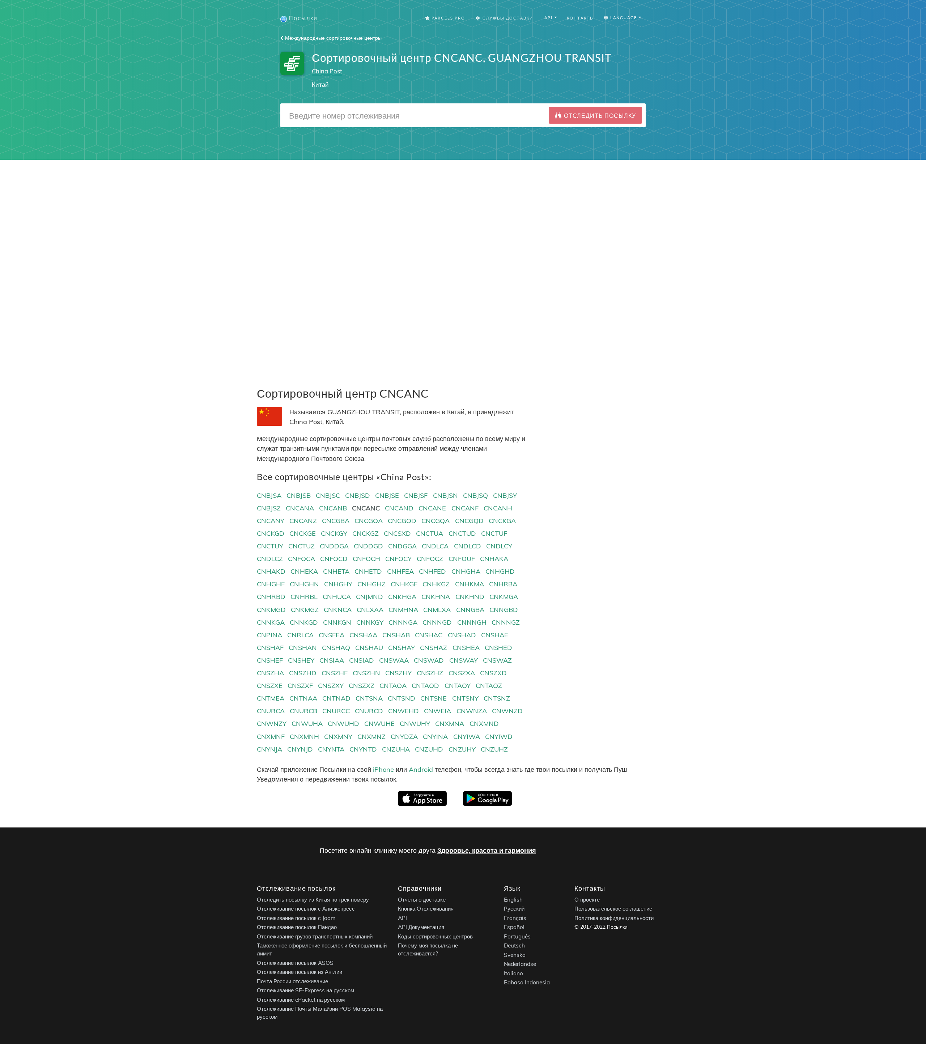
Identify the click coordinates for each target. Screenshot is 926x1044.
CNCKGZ (365, 533)
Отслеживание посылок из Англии (299, 972)
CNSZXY (331, 685)
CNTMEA (270, 698)
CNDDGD (368, 546)
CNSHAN (303, 647)
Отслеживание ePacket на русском (301, 999)
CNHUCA (337, 596)
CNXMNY (338, 736)
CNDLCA (435, 546)
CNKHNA (435, 596)
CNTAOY (458, 685)
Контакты (580, 18)
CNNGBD (503, 610)
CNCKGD (270, 533)
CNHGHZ (371, 584)
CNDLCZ (270, 559)
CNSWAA (394, 660)
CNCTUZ (301, 546)
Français (515, 918)
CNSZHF (335, 673)
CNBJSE (387, 495)
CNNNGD (437, 622)
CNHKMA (469, 584)
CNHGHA (465, 571)
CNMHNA (403, 610)
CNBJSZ (269, 508)
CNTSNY (465, 698)
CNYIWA (466, 736)
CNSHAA (363, 635)
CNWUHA (307, 723)
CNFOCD (334, 559)
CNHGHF (271, 584)
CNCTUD (462, 533)
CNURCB (303, 711)
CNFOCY (398, 559)
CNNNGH (472, 622)
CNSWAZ (497, 660)
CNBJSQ (475, 495)
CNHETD (368, 571)
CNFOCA (301, 559)
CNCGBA (335, 521)
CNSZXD (493, 673)
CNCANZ (303, 521)
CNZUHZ (494, 749)
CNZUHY (462, 749)
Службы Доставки (507, 18)
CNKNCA (338, 610)
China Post (327, 71)
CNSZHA (270, 673)
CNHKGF (404, 584)
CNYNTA (331, 749)
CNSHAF (270, 647)
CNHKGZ (436, 584)
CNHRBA (503, 584)
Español (514, 927)
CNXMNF (271, 736)
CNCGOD (402, 521)
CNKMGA (503, 596)
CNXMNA (449, 723)
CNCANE (432, 508)
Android (421, 769)
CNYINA (435, 736)
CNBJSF (416, 495)
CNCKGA (502, 521)
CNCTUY (270, 546)
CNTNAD (336, 698)
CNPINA (269, 635)
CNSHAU (369, 647)
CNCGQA (435, 521)
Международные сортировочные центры (333, 38)
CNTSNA (369, 698)
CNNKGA (271, 622)
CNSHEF (270, 660)
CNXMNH (304, 736)
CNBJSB (298, 495)
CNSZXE (270, 685)
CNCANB (333, 508)
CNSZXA (462, 673)
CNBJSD (357, 495)
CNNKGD (304, 622)
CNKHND (469, 596)
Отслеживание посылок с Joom (296, 918)
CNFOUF (462, 559)
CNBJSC (328, 495)
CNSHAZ (433, 647)
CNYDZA (404, 736)
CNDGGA (402, 546)
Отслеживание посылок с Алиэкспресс (306, 909)
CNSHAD (462, 635)
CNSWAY (463, 660)
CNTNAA (303, 698)
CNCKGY (334, 533)
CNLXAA (370, 610)
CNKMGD (271, 610)
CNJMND (369, 596)
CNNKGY (369, 622)
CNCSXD (397, 533)
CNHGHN (304, 584)
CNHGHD (500, 571)
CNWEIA (437, 711)
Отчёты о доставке (422, 899)
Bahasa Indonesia (527, 982)
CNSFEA (331, 635)
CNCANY (270, 521)
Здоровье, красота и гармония (486, 850)
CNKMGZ (305, 610)
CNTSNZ (497, 698)
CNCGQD (469, 521)
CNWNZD (507, 711)
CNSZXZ (361, 685)
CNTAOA (393, 685)
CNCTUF (494, 533)
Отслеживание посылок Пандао (297, 927)
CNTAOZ (489, 685)
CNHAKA (494, 559)
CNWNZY (271, 723)
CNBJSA (269, 495)
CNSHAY (401, 647)
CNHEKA (304, 571)
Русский (514, 909)
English (513, 899)
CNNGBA (470, 610)
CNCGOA (368, 521)
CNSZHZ (430, 673)
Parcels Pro (447, 18)
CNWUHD (343, 723)
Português (517, 936)
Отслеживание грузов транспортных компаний (315, 936)
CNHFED (432, 571)
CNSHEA (466, 647)
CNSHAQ (336, 647)
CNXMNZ (371, 736)
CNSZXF (300, 685)
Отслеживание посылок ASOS (295, 962)
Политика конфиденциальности (614, 918)
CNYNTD (363, 749)
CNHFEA (400, 571)
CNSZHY (398, 673)
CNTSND (401, 698)
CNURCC (336, 711)
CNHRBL (304, 596)
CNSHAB (396, 635)
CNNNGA (402, 622)
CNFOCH (366, 559)
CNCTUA (429, 533)
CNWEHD (403, 711)
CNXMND (484, 723)
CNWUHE (379, 723)
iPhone (383, 769)
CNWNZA (471, 711)
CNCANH (498, 508)
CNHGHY (338, 584)
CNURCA (271, 711)
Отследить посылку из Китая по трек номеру (313, 899)
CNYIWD (499, 736)
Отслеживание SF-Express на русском (305, 990)
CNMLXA (437, 610)
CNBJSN (445, 495)
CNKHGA (402, 596)
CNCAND (399, 508)
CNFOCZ (430, 559)
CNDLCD (467, 546)
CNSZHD (303, 673)
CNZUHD (429, 749)
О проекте (587, 899)
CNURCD (369, 711)
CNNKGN (337, 622)
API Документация (421, 927)
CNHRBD (271, 596)
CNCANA (300, 508)
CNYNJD (300, 749)
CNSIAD (361, 660)
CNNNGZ (506, 622)
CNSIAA (331, 660)
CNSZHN (366, 673)
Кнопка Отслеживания (426, 909)
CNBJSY (505, 495)
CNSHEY (301, 660)
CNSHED (498, 647)
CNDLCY (499, 546)
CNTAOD (425, 685)
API (402, 918)
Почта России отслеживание (292, 981)
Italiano (513, 973)
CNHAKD (271, 571)
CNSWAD (429, 660)
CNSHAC (428, 635)
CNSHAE (494, 635)
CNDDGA (334, 546)
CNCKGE (302, 533)
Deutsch (514, 945)
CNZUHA (396, 749)
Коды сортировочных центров (435, 936)
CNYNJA (269, 749)
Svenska (515, 954)
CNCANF (465, 508)
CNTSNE (433, 698)
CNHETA (336, 571)
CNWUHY (415, 723)
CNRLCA (300, 635)
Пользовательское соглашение (613, 909)
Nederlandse (520, 964)
